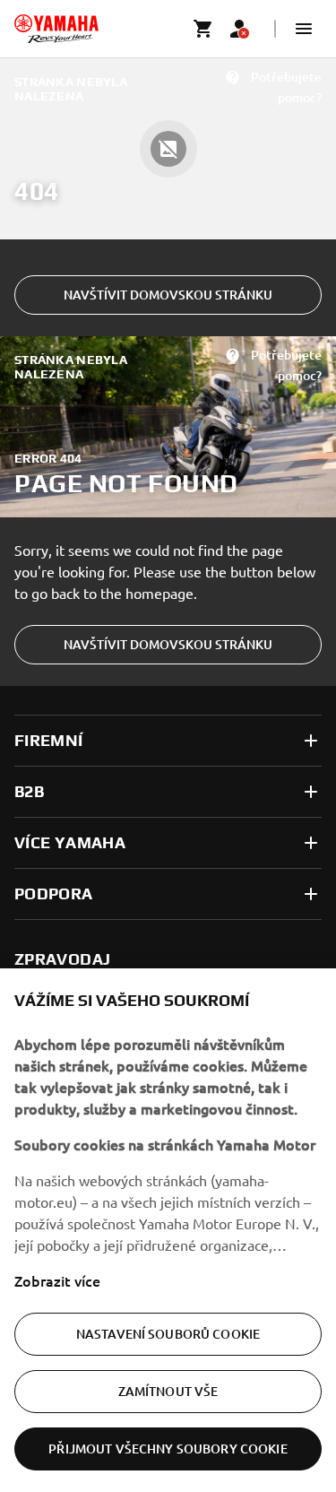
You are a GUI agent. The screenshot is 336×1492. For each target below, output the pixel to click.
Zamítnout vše (168, 1391)
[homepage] (56, 29)
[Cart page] (203, 28)
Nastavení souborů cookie (168, 1333)
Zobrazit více (57, 1280)
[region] (168, 1230)
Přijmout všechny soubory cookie (167, 1448)
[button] (304, 29)
